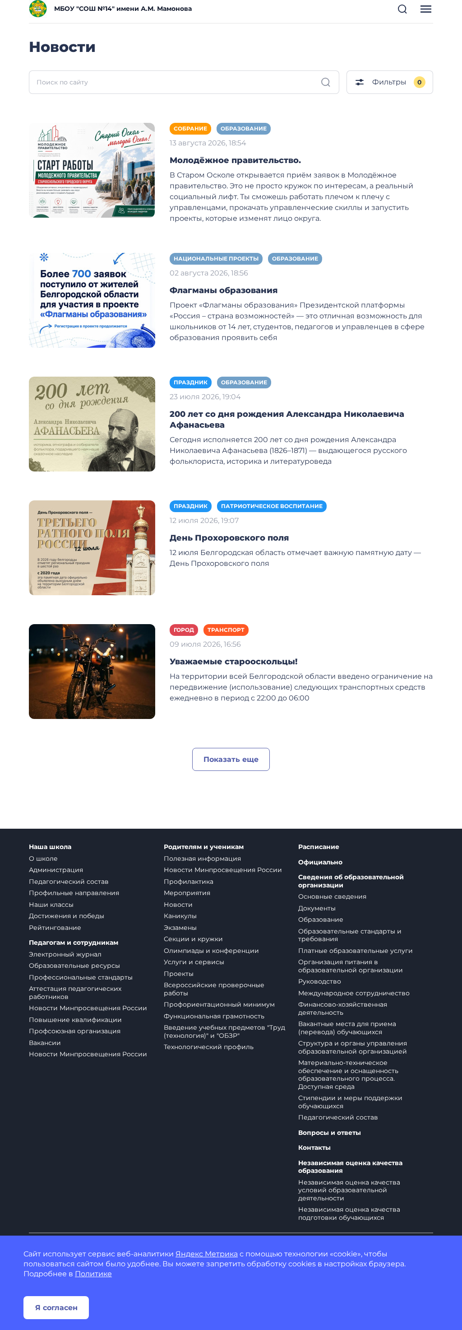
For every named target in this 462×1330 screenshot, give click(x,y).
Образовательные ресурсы (74, 965)
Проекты (179, 974)
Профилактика (188, 881)
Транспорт (226, 629)
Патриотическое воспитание (272, 506)
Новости (178, 905)
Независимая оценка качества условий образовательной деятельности (349, 1190)
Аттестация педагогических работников (75, 993)
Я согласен (56, 1307)
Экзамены (180, 928)
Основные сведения (332, 896)
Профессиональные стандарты (81, 977)
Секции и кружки (193, 939)
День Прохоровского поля (229, 538)
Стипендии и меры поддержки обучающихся (350, 1102)
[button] (402, 9)
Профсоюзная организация (74, 1031)
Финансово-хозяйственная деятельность (342, 1008)
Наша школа (50, 847)
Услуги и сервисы (194, 962)
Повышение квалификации (75, 1020)
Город (184, 629)
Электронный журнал (65, 954)
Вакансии (45, 1043)
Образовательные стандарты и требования (350, 935)
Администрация (56, 870)
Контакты (314, 1148)
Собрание (190, 128)
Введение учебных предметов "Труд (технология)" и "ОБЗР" (224, 1031)
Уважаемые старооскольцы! (233, 662)
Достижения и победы (66, 916)
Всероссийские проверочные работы (214, 989)
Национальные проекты (216, 258)
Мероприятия (187, 893)
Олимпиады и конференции (211, 951)
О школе (43, 858)
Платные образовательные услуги (355, 951)
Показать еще (231, 759)
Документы (317, 908)
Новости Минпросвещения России (88, 1008)
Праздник (191, 382)
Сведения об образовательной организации (351, 881)
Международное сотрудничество (354, 993)
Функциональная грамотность (214, 1016)
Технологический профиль (209, 1047)
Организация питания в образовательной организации (350, 966)
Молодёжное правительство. (235, 160)
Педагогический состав (69, 881)
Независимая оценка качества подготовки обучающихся (349, 1213)
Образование (244, 128)
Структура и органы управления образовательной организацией (352, 1047)
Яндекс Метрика (207, 1254)
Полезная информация (202, 858)
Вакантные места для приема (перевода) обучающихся (347, 1028)
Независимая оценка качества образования (350, 1167)
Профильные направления (74, 893)
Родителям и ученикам (204, 847)
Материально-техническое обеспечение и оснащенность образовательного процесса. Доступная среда (348, 1075)
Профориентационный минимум (219, 1004)
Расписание (318, 847)
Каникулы (180, 916)
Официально (320, 862)
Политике (93, 1273)
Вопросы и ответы (329, 1133)
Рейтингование (55, 928)
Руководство (319, 981)
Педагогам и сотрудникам (73, 943)
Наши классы (51, 905)
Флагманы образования (223, 290)
